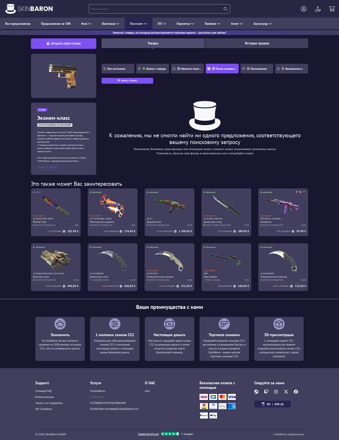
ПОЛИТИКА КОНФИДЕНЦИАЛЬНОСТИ (114, 409)
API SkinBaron (43, 409)
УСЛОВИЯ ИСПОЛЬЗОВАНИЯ (108, 403)
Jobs (147, 391)
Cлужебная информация (288, 434)
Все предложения (17, 24)
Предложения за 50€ (56, 24)
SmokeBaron (97, 391)
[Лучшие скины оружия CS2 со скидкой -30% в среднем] (10, 9)
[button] (304, 9)
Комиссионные (44, 397)
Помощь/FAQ (43, 391)
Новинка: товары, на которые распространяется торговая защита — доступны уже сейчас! (169, 32)
